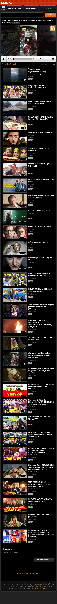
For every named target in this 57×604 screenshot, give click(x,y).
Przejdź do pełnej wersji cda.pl (28, 573)
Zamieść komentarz (44, 560)
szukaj (50, 15)
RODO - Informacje (41, 588)
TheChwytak (11, 64)
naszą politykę (41, 584)
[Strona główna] (6, 2)
